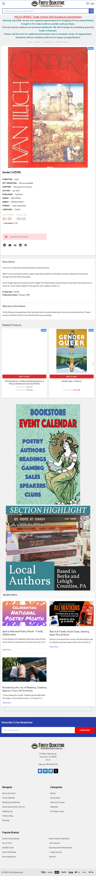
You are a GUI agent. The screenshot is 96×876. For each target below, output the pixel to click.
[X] (56, 771)
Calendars (54, 806)
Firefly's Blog (7, 816)
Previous (3, 363)
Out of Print (7, 843)
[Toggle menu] (3, 3)
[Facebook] (4, 245)
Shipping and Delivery (11, 802)
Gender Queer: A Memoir (72, 381)
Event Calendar (8, 797)
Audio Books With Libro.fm (13, 806)
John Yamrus (54, 843)
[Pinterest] (25, 245)
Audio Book (55, 797)
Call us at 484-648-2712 (48, 764)
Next (92, 363)
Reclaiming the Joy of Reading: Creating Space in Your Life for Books (24, 689)
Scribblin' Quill (8, 847)
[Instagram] (45, 771)
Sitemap (5, 820)
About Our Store (9, 793)
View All (52, 856)
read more (6, 649)
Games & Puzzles (57, 802)
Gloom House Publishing (59, 838)
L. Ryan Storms (55, 852)
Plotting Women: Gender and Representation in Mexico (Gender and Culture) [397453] (24, 382)
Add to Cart (24, 376)
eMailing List (7, 811)
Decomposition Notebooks (60, 847)
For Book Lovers (57, 811)
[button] (48, 454)
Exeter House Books (11, 838)
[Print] (15, 245)
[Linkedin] (20, 245)
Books (53, 793)
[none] (48, 107)
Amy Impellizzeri (9, 856)
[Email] (10, 245)
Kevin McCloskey (9, 852)
